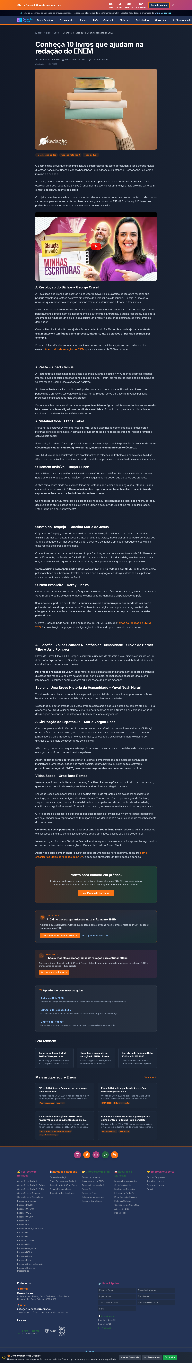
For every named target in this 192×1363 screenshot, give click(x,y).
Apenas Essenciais (129, 1357)
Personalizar (154, 1357)
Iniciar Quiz (94, 698)
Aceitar (172, 1357)
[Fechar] (127, 658)
